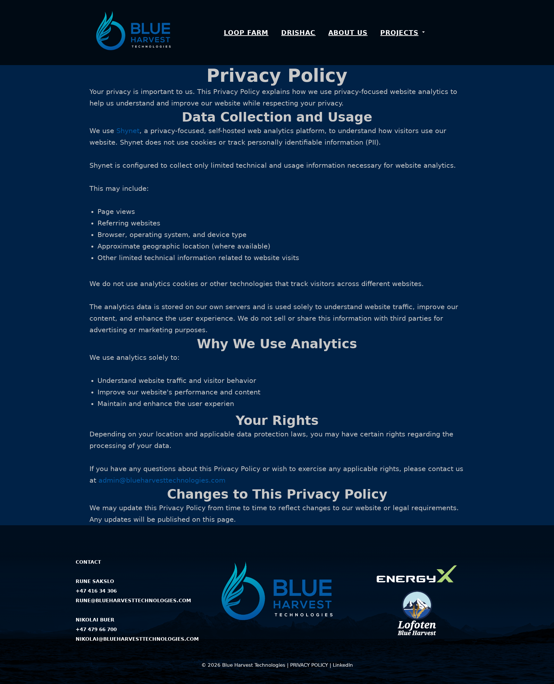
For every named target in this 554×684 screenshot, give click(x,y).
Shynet (127, 131)
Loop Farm (246, 33)
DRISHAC (298, 33)
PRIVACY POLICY (309, 665)
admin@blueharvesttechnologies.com (161, 480)
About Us (347, 33)
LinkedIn (343, 665)
